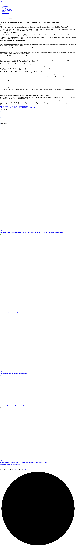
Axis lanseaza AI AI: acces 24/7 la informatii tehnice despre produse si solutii (17, 405)
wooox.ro (1, 1)
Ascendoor (17, 469)
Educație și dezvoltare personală (7, 10)
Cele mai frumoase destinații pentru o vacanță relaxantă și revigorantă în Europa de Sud (13, 202)
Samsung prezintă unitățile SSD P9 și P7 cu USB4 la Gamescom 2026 (14, 373)
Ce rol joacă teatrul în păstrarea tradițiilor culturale (8, 465)
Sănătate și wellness (5, 13)
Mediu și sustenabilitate (6, 12)
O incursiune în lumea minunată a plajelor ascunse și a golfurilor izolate (10, 119)
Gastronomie (4, 11)
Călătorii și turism (5, 6)
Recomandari (4, 16)
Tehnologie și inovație (5, 8)
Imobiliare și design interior (6, 14)
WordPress (25, 469)
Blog (3, 7)
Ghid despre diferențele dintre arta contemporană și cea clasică (10, 464)
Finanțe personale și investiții (6, 9)
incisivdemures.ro (58, 102)
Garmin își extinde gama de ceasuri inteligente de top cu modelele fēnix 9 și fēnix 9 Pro (18, 312)
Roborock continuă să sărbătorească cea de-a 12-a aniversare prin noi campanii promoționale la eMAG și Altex (23, 462)
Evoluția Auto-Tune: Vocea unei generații (6, 466)
